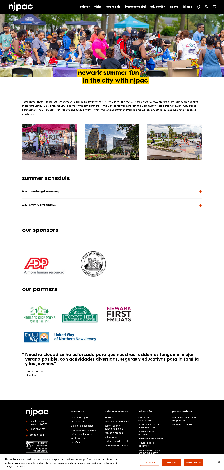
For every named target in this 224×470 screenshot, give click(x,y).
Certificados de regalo (117, 441)
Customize (150, 462)
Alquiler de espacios (82, 425)
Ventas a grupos (114, 432)
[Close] (219, 462)
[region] (112, 462)
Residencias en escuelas (146, 433)
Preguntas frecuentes (116, 445)
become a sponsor (182, 424)
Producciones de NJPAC (83, 429)
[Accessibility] (199, 7)
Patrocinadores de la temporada (184, 419)
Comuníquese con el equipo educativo (149, 451)
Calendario (111, 437)
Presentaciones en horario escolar (148, 426)
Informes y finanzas (81, 434)
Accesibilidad (37, 434)
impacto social (79, 421)
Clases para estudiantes (144, 419)
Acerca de (77, 411)
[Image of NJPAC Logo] (22, 6)
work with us (78, 438)
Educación (145, 411)
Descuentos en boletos (117, 421)
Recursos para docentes (146, 444)
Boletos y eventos (116, 411)
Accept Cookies (193, 462)
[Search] (206, 7)
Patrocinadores (182, 411)
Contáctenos (78, 442)
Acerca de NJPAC (80, 417)
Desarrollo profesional (150, 438)
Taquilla (109, 417)
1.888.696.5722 (38, 429)
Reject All (171, 462)
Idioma (187, 6)
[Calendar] (215, 6)
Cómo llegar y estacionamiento (114, 427)
